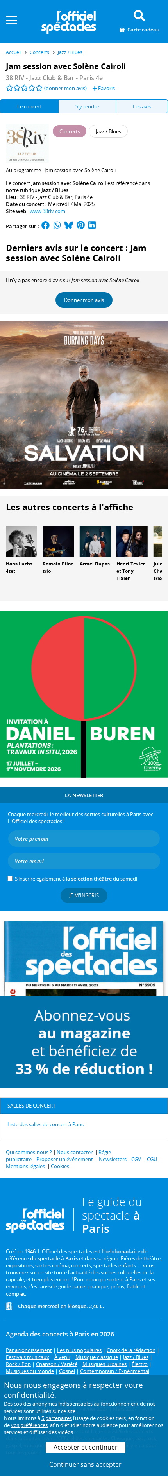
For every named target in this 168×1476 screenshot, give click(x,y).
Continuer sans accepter (85, 1464)
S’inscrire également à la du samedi (76, 878)
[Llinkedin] (92, 226)
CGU (152, 1159)
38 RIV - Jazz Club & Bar (46, 197)
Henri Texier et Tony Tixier (130, 571)
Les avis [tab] (142, 106)
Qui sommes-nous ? (29, 1152)
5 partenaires (56, 1418)
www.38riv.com (47, 211)
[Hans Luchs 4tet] (21, 540)
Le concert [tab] (29, 106)
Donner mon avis (84, 300)
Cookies (60, 1166)
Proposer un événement (64, 1159)
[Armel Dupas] (95, 540)
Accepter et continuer (86, 1447)
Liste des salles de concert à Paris (45, 1124)
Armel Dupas (95, 563)
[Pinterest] (80, 226)
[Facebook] (45, 226)
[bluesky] (68, 226)
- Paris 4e (54, 77)
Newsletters (113, 1159)
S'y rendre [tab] (87, 106)
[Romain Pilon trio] (58, 540)
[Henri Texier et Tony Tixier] (132, 540)
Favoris (106, 88)
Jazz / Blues (54, 190)
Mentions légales (25, 1166)
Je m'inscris (84, 895)
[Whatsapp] (57, 226)
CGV (136, 1159)
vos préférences (29, 1425)
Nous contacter (75, 1152)
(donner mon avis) (65, 88)
